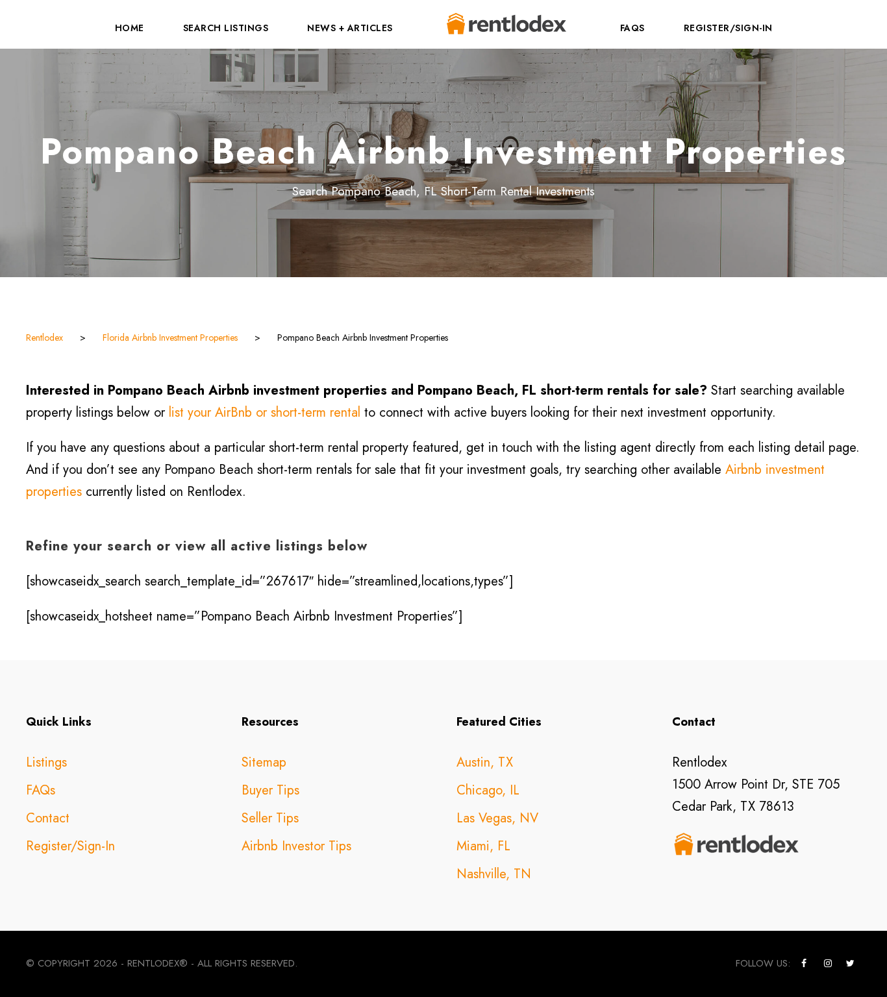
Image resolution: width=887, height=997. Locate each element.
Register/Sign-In (728, 27)
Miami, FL (483, 846)
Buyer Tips (270, 790)
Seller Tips (270, 818)
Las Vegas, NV (497, 818)
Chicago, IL (487, 790)
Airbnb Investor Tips (296, 846)
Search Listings (226, 27)
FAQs (632, 27)
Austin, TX (484, 762)
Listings (46, 762)
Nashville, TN (493, 874)
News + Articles (350, 27)
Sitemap (264, 762)
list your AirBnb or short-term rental (264, 412)
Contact (47, 818)
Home (129, 27)
